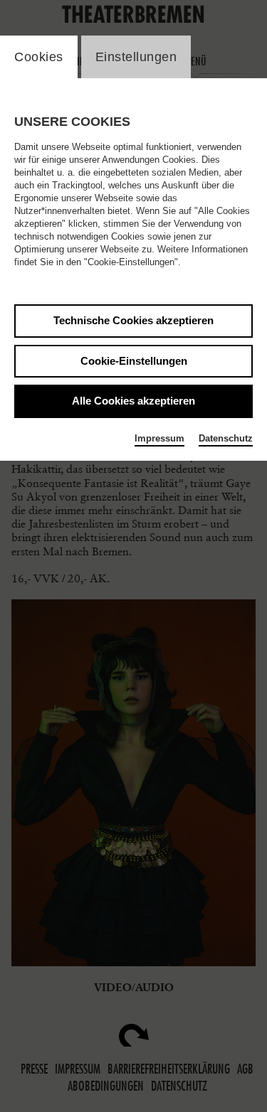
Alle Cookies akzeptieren (133, 401)
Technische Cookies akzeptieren (133, 320)
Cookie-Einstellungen (133, 361)
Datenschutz (226, 438)
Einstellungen (136, 57)
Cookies (38, 57)
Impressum (159, 438)
